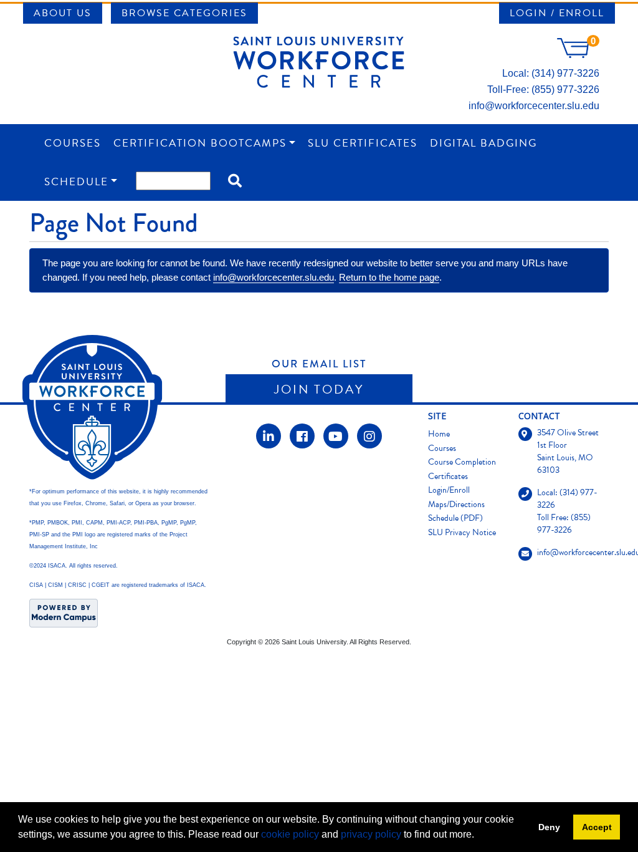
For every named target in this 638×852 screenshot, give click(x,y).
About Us (63, 13)
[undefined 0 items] (578, 54)
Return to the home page (389, 277)
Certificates (448, 476)
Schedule (76, 182)
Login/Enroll (449, 489)
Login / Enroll (557, 13)
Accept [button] (597, 827)
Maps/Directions (456, 504)
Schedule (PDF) (455, 518)
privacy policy (371, 834)
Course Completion (462, 461)
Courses (72, 143)
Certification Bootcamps (200, 143)
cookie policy (290, 834)
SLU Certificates (362, 143)
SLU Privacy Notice (462, 532)
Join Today (319, 389)
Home (439, 433)
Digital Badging (483, 143)
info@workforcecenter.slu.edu (534, 105)
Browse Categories (184, 13)
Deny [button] (549, 827)
